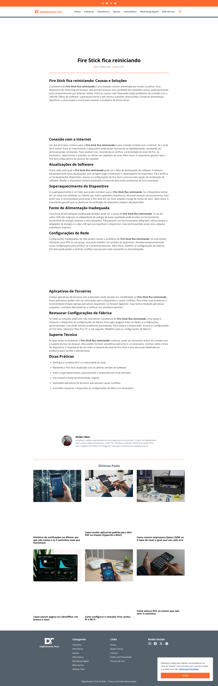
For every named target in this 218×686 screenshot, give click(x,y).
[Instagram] (103, 3)
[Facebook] (107, 3)
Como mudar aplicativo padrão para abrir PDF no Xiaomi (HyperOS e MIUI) (108, 507)
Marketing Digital (149, 11)
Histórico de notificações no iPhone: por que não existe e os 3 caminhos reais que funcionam (56, 508)
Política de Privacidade (188, 669)
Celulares (89, 11)
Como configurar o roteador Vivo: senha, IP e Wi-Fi (108, 554)
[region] (185, 669)
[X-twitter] (111, 3)
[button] (180, 12)
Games (116, 11)
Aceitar (185, 675)
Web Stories (168, 11)
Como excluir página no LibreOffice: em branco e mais (55, 554)
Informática (130, 11)
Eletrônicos (104, 11)
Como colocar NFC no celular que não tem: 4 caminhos (158, 554)
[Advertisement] (109, 36)
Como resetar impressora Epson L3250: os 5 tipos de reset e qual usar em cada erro (160, 507)
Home (77, 11)
